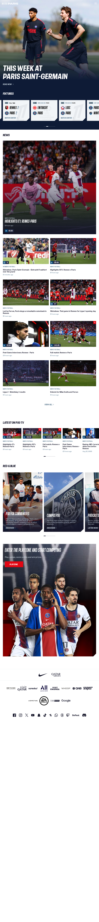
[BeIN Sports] (55, 700)
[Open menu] (95, 3)
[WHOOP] (66, 688)
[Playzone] (14, 564)
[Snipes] (87, 688)
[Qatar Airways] (55, 675)
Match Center (10, 118)
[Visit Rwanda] (55, 688)
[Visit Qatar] (22, 688)
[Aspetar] (33, 700)
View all (48, 404)
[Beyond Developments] (11, 688)
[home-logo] (10, 3)
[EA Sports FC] (44, 700)
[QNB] (76, 688)
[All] (44, 688)
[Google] (66, 700)
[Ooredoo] (33, 688)
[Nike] (43, 675)
